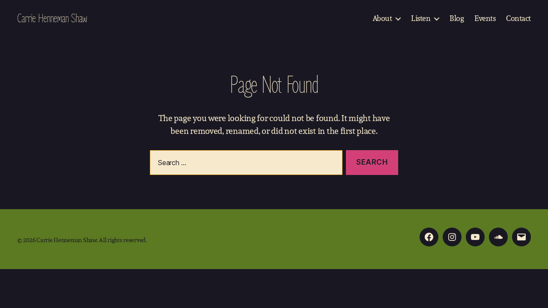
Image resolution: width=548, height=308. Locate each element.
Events (484, 18)
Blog (457, 18)
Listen (420, 18)
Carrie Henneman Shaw (52, 18)
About (382, 18)
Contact (518, 18)
